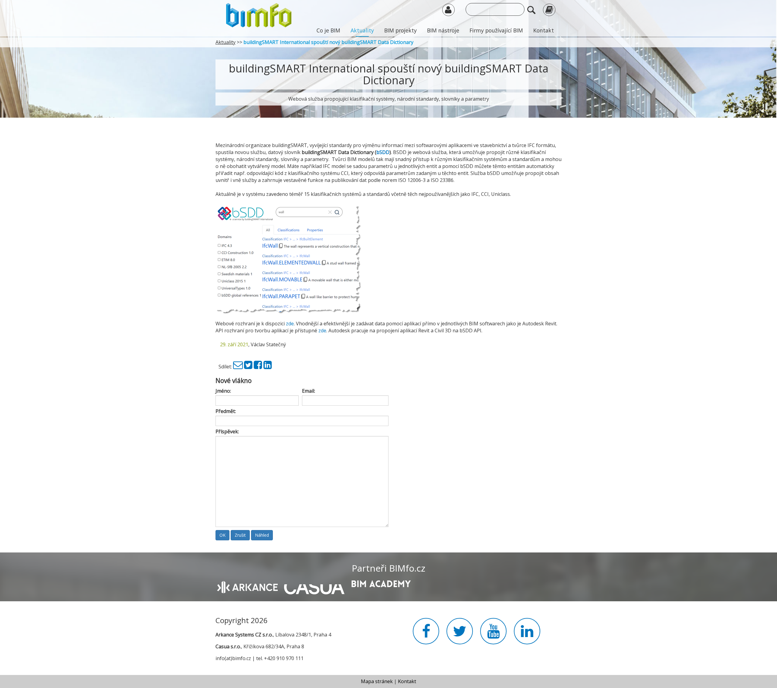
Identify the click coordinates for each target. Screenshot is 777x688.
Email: (308, 391)
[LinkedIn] (267, 366)
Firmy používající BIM (496, 30)
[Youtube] (493, 634)
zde (290, 323)
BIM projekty (400, 30)
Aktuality (362, 30)
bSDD (382, 152)
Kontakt (543, 30)
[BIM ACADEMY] (381, 583)
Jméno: (223, 391)
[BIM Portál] (258, 14)
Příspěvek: (227, 431)
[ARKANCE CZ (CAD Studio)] (247, 586)
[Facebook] (258, 366)
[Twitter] (248, 366)
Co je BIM (328, 30)
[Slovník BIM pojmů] (549, 9)
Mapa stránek (377, 681)
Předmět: (225, 411)
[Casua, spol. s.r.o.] (314, 586)
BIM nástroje (443, 30)
